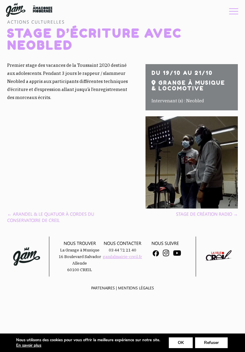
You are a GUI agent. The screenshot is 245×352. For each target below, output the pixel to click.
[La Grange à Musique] (15, 10)
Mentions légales (136, 287)
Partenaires (103, 287)
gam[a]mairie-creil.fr (122, 256)
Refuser (211, 342)
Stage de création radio (207, 214)
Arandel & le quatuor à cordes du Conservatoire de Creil (50, 217)
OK (181, 342)
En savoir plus (28, 345)
